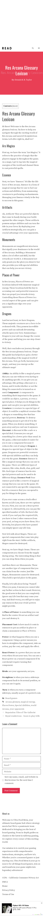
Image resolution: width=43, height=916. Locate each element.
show (15, 106)
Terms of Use (8, 894)
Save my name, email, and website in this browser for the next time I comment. (21, 780)
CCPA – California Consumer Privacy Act (20, 877)
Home (5, 886)
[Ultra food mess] (6, 48)
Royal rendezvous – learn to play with (22, 716)
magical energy (28, 702)
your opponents (17, 709)
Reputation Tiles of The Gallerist (20, 712)
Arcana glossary (12, 702)
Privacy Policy (8, 890)
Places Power (8, 705)
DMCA (5, 882)
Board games (11, 698)
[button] (33, 48)
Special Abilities (22, 705)
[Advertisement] (21, 22)
